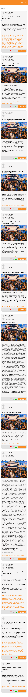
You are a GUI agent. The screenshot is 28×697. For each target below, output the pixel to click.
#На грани (4, 654)
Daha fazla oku (22, 50)
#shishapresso (5, 44)
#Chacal (4, 595)
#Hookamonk (12, 647)
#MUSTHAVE (15, 42)
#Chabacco (9, 642)
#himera (22, 645)
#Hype (15, 598)
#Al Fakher (13, 641)
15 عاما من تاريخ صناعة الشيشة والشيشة (11, 412)
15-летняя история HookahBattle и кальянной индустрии (11, 64)
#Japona (20, 598)
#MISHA (14, 650)
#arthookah (4, 35)
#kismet (4, 40)
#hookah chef (5, 101)
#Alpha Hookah (19, 641)
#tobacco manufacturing (17, 46)
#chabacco (4, 36)
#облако (10, 654)
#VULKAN (7, 601)
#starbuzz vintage (6, 653)
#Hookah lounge (12, 38)
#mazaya (20, 606)
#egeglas (20, 36)
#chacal (14, 642)
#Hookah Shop (19, 38)
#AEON (3, 641)
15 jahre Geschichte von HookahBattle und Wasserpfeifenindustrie (13, 120)
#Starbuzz (11, 44)
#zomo (20, 47)
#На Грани (8, 609)
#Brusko (4, 642)
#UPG (3, 601)
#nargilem (21, 42)
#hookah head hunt (19, 597)
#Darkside (10, 36)
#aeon (11, 601)
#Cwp (20, 595)
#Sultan (4, 46)
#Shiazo (12, 43)
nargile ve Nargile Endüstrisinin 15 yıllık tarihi (14, 272)
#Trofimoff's (5, 47)
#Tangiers (8, 46)
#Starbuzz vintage (19, 599)
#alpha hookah (5, 602)
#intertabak (19, 605)
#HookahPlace (13, 39)
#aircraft (16, 601)
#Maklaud (15, 649)
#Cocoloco (4, 603)
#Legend (17, 40)
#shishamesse (18, 43)
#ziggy (21, 653)
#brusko (21, 35)
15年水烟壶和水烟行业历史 (8, 322)
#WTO (9, 47)
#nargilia (4, 43)
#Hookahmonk (5, 598)
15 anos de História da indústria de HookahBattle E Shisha (11, 222)
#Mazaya (10, 650)
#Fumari (17, 645)
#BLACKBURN (11, 35)
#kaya (21, 39)
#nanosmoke (5, 599)
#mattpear (15, 606)
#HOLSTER (4, 646)
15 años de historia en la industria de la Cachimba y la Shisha (12, 172)
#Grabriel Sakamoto (6, 686)
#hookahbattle (5, 39)
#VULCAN (16, 653)
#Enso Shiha (5, 38)
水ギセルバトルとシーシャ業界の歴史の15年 (13, 460)
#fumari (14, 603)
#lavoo (12, 40)
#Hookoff (11, 598)
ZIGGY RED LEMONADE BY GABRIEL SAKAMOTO (11, 668)
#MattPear (4, 650)
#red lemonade (15, 686)
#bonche (17, 35)
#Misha (3, 607)
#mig (3, 42)
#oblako (8, 607)
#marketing (9, 606)
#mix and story (8, 42)
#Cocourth (8, 595)
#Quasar (17, 607)
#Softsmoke (11, 599)
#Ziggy (17, 47)
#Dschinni (15, 36)
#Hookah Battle (5, 605)
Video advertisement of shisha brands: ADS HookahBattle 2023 (13, 623)
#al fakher (21, 601)
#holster (19, 603)
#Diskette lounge (6, 597)
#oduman (12, 607)
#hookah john (13, 605)
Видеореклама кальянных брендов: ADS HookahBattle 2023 (13, 572)
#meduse (21, 40)
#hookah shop (20, 155)
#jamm (18, 39)
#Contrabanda (15, 595)
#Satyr (8, 43)
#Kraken (8, 40)
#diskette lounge (11, 645)
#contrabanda (16, 643)
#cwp (22, 643)
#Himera (12, 597)
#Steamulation (18, 44)
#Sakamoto (22, 686)
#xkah (13, 47)
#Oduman (4, 651)
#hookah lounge (12, 155)
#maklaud (4, 606)
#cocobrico (22, 602)
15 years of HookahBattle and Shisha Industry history (11, 17)
